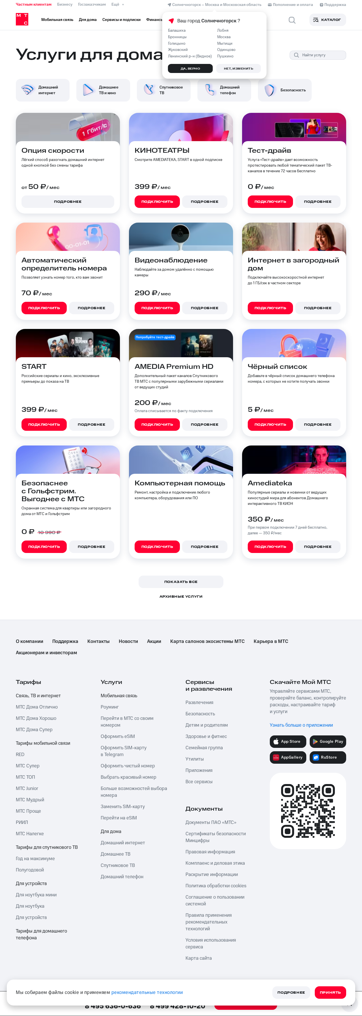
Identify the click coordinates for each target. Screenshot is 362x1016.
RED (20, 754)
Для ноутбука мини (36, 895)
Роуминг (110, 707)
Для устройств (31, 883)
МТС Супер (28, 766)
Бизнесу (64, 4)
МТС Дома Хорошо (36, 718)
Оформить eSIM (118, 736)
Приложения (199, 770)
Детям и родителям (207, 725)
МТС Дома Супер (34, 729)
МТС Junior (27, 788)
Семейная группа (204, 747)
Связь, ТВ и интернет (38, 695)
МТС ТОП (25, 777)
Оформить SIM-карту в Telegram (123, 751)
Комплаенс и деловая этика (215, 863)
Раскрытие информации (212, 874)
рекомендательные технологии (147, 992)
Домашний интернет (123, 843)
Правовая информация (210, 852)
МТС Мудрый (30, 800)
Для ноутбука (30, 906)
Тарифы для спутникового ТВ (47, 847)
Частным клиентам (33, 4)
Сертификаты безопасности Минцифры (216, 837)
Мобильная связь (119, 695)
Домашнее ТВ (115, 854)
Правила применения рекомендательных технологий (209, 922)
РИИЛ (22, 822)
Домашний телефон (122, 876)
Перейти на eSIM (119, 818)
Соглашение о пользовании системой (215, 900)
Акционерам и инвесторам (46, 652)
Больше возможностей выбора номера (134, 792)
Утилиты (195, 759)
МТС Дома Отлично (37, 707)
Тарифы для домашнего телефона (41, 934)
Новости (128, 641)
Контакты (98, 641)
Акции (154, 641)
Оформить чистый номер (128, 766)
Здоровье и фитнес (206, 736)
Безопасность (200, 714)
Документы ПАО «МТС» (211, 822)
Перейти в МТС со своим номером (127, 722)
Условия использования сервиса (211, 943)
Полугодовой (30, 870)
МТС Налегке (30, 833)
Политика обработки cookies (216, 885)
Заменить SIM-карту (123, 806)
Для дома (111, 831)
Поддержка (65, 641)
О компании (29, 641)
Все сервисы (199, 781)
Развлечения (199, 702)
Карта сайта (199, 958)
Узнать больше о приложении (301, 725)
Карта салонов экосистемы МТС (207, 641)
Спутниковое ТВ (118, 865)
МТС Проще (28, 811)
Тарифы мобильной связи (43, 743)
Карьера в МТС (271, 641)
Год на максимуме (35, 858)
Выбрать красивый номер (128, 777)
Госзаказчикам (92, 4)
